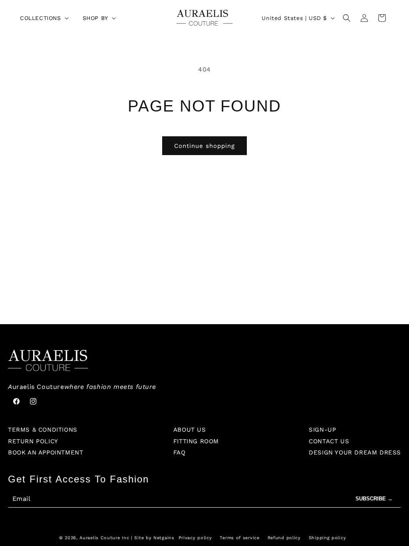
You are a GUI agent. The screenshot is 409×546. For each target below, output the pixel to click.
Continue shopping (204, 145)
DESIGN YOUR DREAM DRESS (355, 452)
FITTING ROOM (196, 441)
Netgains (164, 537)
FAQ (179, 452)
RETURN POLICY (33, 441)
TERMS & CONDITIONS (42, 429)
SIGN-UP (322, 429)
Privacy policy (195, 537)
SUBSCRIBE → (374, 499)
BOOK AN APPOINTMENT (45, 452)
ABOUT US (189, 429)
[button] (43, 18)
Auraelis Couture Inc (104, 537)
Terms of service (239, 537)
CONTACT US (329, 441)
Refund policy (284, 537)
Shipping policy (327, 537)
